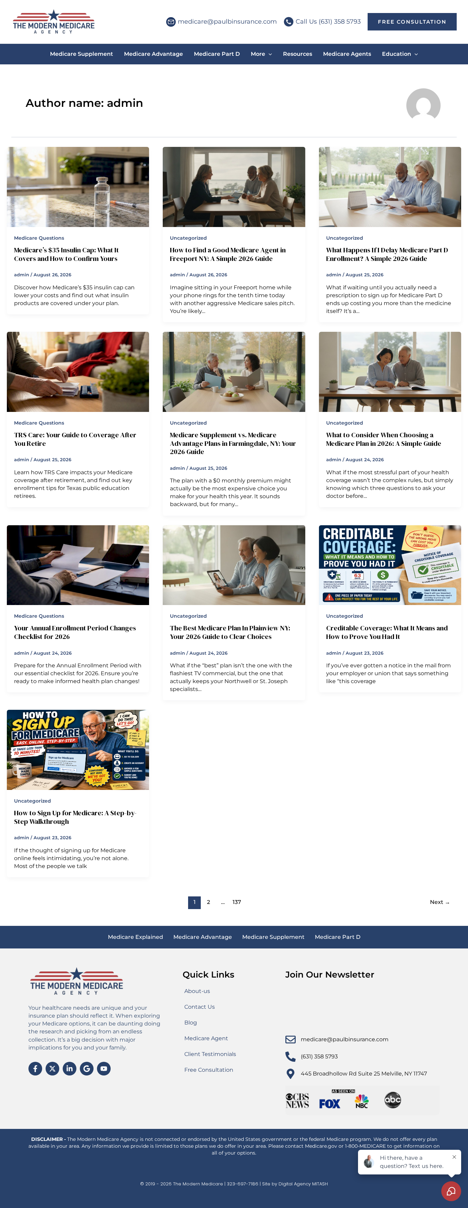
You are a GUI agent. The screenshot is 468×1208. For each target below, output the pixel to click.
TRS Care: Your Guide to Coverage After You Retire (75, 439)
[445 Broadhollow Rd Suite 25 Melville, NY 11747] (290, 1074)
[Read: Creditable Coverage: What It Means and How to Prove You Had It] (390, 565)
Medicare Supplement (273, 937)
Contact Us (199, 1007)
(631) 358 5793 (319, 1056)
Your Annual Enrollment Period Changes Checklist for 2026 (75, 632)
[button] (412, 21)
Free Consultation (208, 1070)
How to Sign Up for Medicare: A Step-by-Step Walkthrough (75, 817)
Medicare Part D (337, 937)
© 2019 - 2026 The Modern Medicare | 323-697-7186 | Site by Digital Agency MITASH (234, 1184)
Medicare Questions (39, 238)
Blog (190, 1022)
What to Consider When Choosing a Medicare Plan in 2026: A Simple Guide (383, 439)
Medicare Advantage (202, 937)
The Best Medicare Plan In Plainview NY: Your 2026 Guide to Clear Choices (230, 632)
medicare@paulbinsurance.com (227, 21)
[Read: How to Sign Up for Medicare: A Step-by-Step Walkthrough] (78, 749)
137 (237, 902)
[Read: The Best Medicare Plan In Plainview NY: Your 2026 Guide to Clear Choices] (234, 565)
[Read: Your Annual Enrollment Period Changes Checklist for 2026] (78, 565)
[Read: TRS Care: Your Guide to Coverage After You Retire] (78, 371)
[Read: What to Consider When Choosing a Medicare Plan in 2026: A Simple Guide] (390, 371)
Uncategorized (188, 238)
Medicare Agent (206, 1038)
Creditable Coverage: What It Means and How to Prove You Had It (387, 632)
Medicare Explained (135, 937)
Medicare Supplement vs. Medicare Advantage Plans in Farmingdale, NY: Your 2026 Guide (233, 443)
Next (440, 902)
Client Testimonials (210, 1054)
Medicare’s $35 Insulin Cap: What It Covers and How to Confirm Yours (66, 254)
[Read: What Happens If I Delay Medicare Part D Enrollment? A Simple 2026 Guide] (390, 187)
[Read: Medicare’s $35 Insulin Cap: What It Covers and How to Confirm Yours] (78, 187)
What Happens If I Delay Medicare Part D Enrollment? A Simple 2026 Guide (387, 254)
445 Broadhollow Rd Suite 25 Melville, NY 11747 (364, 1073)
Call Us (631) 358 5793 (328, 21)
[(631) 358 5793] (290, 1057)
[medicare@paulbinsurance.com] (290, 1039)
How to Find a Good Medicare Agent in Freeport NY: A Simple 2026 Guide (228, 254)
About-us (197, 991)
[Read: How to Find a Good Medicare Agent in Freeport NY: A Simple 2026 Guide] (234, 187)
